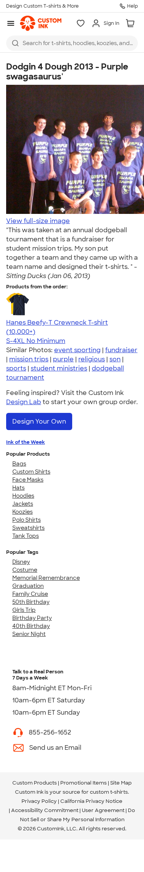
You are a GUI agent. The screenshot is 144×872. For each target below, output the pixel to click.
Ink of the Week (25, 442)
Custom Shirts (31, 471)
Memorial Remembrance (46, 577)
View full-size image (38, 221)
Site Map (121, 783)
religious (91, 359)
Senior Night (29, 634)
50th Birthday (31, 602)
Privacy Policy (39, 801)
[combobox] (72, 43)
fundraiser (121, 350)
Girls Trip (24, 610)
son (115, 359)
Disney (21, 561)
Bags (19, 463)
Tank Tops (25, 535)
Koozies (22, 511)
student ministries (59, 368)
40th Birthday (31, 626)
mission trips (28, 359)
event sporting (77, 350)
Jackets (22, 503)
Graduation (28, 585)
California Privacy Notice (91, 801)
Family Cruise (30, 594)
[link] (40, 23)
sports (16, 368)
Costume (24, 569)
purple (63, 359)
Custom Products (34, 783)
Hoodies (23, 495)
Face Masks (27, 479)
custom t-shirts (109, 792)
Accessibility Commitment (44, 810)
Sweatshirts (28, 527)
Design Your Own (39, 421)
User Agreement (103, 810)
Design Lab (23, 402)
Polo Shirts (26, 519)
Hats (18, 487)
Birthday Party (32, 618)
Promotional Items (83, 783)
